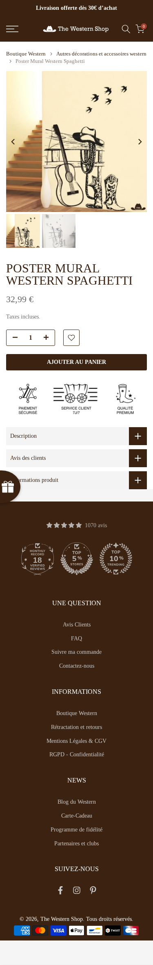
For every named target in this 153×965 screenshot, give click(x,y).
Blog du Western (77, 802)
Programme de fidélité (76, 830)
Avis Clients (77, 625)
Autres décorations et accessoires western (101, 53)
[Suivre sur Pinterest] (93, 892)
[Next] (139, 141)
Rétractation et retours (76, 727)
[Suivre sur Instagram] (77, 892)
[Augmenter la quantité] (48, 338)
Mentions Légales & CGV (76, 741)
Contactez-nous (76, 666)
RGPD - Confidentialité (76, 754)
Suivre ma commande (76, 652)
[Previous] (13, 141)
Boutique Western (26, 53)
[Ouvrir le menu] (21, 29)
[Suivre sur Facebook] (60, 892)
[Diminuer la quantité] (13, 338)
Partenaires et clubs (76, 843)
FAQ (76, 638)
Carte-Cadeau (76, 816)
